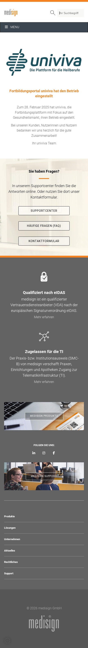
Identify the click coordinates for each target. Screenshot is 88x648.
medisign (21, 12)
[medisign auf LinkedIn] (33, 453)
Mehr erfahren (44, 317)
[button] (7, 640)
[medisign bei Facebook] (53, 453)
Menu (14, 27)
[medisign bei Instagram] (43, 453)
